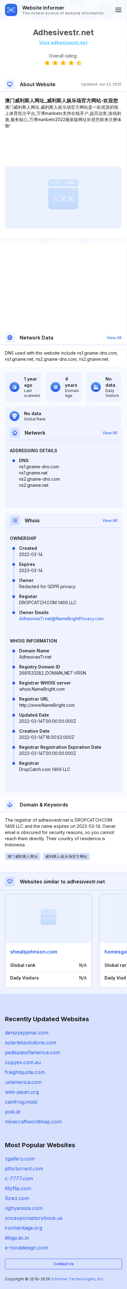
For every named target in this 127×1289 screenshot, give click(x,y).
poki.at (12, 1112)
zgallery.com (20, 1159)
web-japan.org (22, 1092)
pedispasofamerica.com (32, 1052)
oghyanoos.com (24, 1208)
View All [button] (114, 337)
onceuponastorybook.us (34, 1218)
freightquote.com (25, 1072)
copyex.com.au (23, 1062)
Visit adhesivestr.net (63, 42)
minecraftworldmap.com (33, 1121)
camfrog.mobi (21, 1102)
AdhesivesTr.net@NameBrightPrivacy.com (61, 618)
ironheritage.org (23, 1228)
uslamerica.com (23, 1082)
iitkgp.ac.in (17, 1238)
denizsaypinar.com (26, 1033)
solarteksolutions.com (30, 1042)
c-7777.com (19, 1178)
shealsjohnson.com (33, 952)
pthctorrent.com (24, 1168)
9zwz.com (17, 1198)
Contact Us (64, 1264)
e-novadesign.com (26, 1248)
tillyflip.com (18, 1188)
